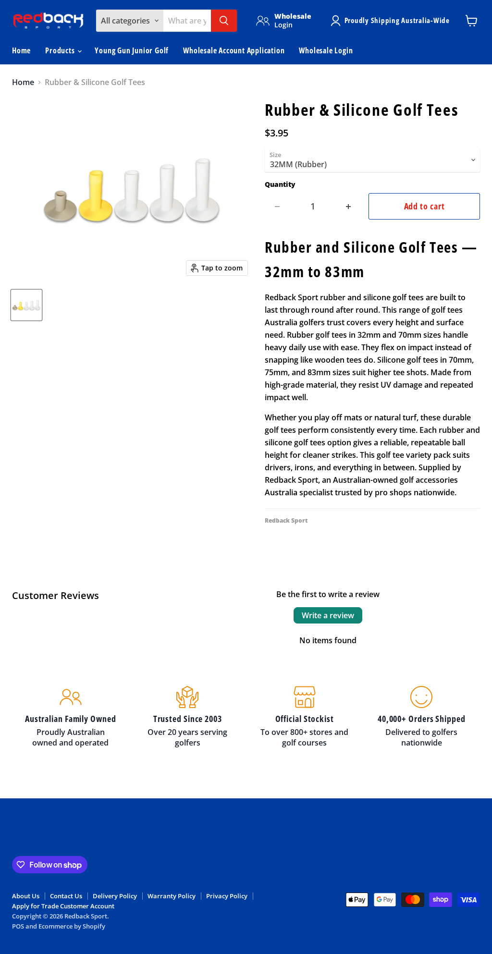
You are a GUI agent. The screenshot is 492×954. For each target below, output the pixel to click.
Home (21, 50)
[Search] (224, 21)
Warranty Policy (172, 896)
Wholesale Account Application (233, 50)
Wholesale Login (326, 50)
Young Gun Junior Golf (132, 50)
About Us (25, 896)
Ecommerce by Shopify (71, 926)
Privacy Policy (226, 896)
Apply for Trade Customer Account (63, 906)
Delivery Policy (115, 896)
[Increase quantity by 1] (348, 206)
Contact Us (66, 896)
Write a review (328, 615)
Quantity (280, 184)
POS (18, 926)
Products (60, 50)
